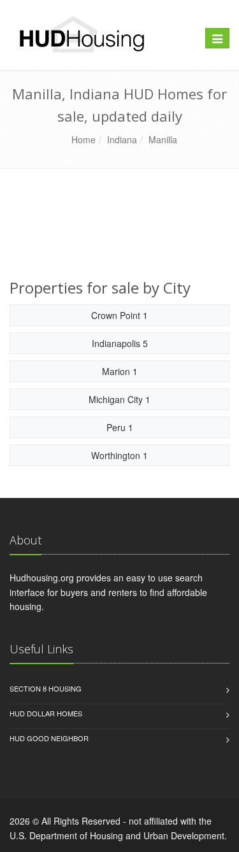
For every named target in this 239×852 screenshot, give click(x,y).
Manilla (162, 139)
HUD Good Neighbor (49, 738)
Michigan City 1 (119, 399)
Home (83, 139)
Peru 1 (119, 427)
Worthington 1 (119, 455)
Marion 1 (120, 371)
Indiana (122, 139)
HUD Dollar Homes (46, 713)
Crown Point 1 (119, 315)
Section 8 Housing (46, 688)
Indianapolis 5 (120, 343)
